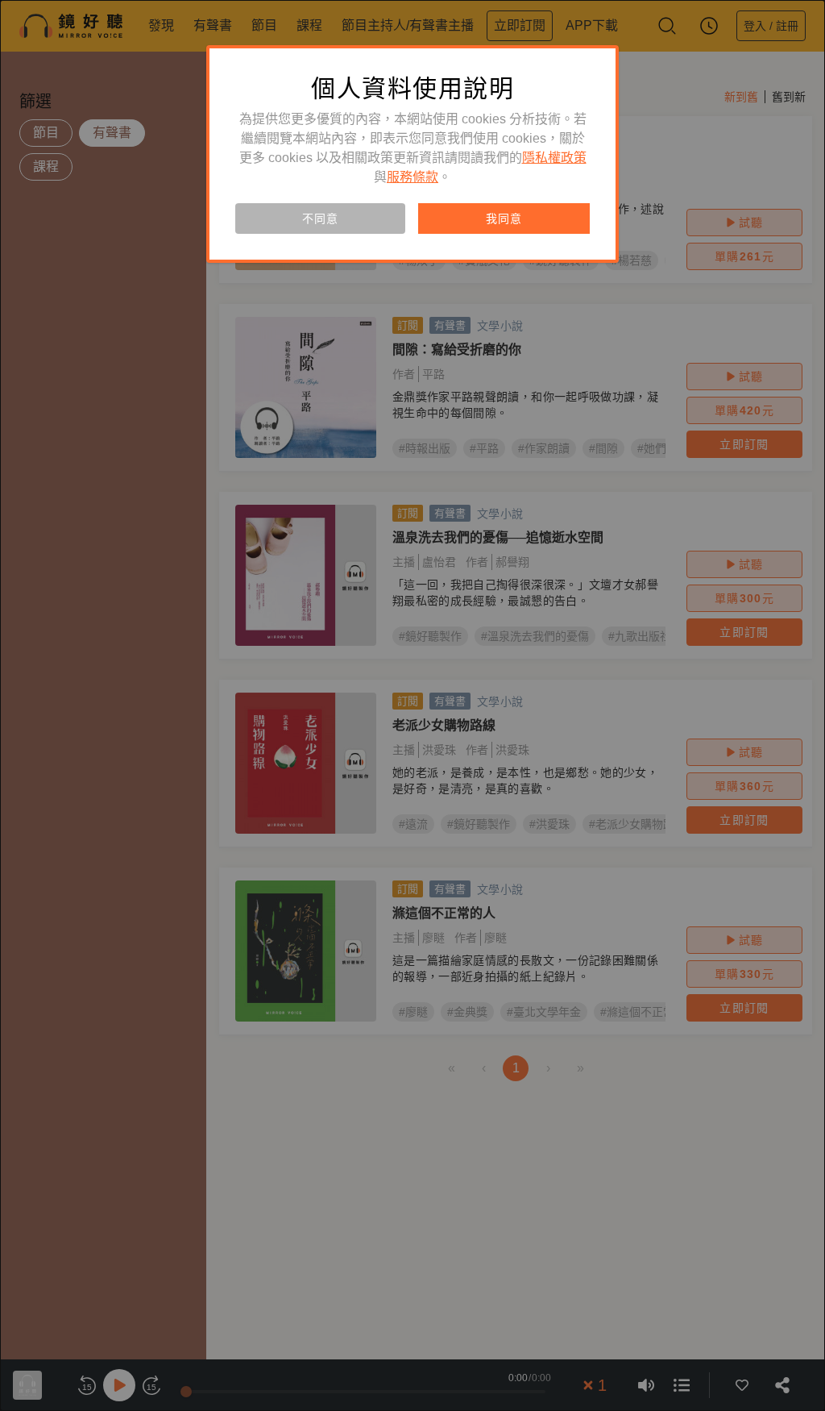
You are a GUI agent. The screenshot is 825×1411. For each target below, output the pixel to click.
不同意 (320, 218)
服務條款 (412, 177)
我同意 (503, 218)
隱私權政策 (554, 157)
